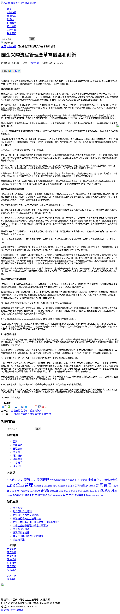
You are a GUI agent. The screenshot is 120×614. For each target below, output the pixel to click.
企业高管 (71, 486)
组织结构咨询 (18, 495)
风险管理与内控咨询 (95, 495)
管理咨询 (11, 16)
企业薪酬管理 (62, 486)
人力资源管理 (39, 479)
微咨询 (10, 19)
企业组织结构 (50, 486)
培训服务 (11, 23)
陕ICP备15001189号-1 (12, 610)
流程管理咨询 (81, 491)
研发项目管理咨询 (92, 491)
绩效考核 (29, 495)
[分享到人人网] (16, 406)
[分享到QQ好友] (26, 406)
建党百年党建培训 (22, 511)
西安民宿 (11, 566)
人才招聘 (11, 30)
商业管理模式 (24, 491)
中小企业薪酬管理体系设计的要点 (30, 525)
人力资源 (24, 479)
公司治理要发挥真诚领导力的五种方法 (31, 414)
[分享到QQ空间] (12, 406)
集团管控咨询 (81, 495)
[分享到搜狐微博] (29, 406)
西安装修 (11, 552)
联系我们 (11, 33)
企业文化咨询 (107, 479)
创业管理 (13, 491)
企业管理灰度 (38, 486)
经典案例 (11, 26)
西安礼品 (11, 556)
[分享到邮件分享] (43, 406)
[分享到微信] (9, 406)
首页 (9, 9)
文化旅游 (11, 570)
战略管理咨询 (63, 491)
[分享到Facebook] (32, 406)
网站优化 (11, 559)
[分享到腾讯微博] (19, 406)
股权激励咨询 (57, 495)
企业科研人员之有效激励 (26, 515)
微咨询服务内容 (21, 529)
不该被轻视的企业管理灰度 (27, 518)
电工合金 (11, 563)
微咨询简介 (19, 508)
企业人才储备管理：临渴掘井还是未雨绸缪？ (36, 522)
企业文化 (93, 479)
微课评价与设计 (21, 532)
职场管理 (39, 495)
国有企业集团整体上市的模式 (28, 536)
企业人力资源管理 (81, 480)
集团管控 (68, 495)
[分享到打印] (46, 406)
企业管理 (24, 485)
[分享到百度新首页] (22, 406)
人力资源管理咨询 (57, 480)
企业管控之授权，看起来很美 (26, 410)
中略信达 (11, 12)
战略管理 (53, 491)
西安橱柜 (11, 549)
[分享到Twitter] (36, 406)
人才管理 (69, 480)
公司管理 (103, 485)
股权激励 (47, 495)
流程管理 (72, 491)
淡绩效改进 (19, 539)
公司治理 (80, 485)
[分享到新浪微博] (6, 406)
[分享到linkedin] (39, 406)
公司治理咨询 (90, 486)
